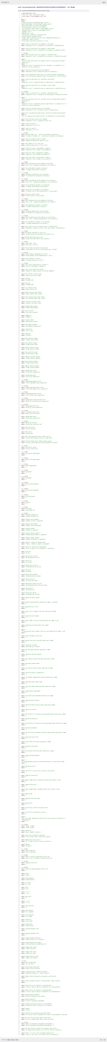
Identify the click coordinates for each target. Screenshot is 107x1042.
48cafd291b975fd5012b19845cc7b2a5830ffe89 (51, 7)
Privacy (12, 1039)
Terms (16, 1039)
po (69, 7)
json (104, 1039)
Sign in (104, 2)
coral (19, 7)
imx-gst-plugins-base (28, 7)
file (48, 10)
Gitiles (8, 1039)
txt (101, 1039)
